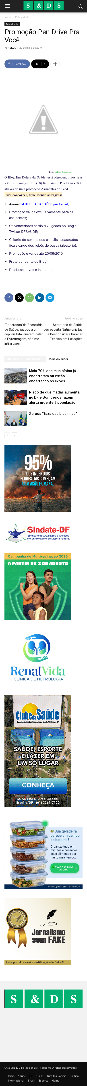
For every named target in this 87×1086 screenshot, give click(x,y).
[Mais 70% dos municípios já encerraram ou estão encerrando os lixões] (15, 376)
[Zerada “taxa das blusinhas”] (15, 418)
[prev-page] (7, 435)
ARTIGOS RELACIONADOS (25, 359)
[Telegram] (50, 297)
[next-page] (14, 435)
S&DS (13, 47)
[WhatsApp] (29, 297)
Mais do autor (58, 359)
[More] (55, 63)
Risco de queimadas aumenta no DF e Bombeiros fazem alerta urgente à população (54, 397)
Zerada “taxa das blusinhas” (53, 413)
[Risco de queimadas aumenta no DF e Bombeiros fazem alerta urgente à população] (15, 397)
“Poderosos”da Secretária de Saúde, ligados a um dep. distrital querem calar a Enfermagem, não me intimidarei (23, 334)
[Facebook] (8, 297)
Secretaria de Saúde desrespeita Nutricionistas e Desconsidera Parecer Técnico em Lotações (63, 332)
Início (7, 17)
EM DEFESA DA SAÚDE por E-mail (43, 204)
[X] (19, 297)
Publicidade (22, 17)
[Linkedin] (39, 297)
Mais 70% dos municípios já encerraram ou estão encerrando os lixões (52, 376)
